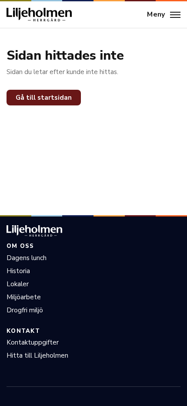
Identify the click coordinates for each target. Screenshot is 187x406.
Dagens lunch (27, 258)
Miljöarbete (24, 297)
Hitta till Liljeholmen (37, 355)
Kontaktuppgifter (33, 342)
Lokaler (18, 284)
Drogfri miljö (25, 310)
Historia (18, 271)
